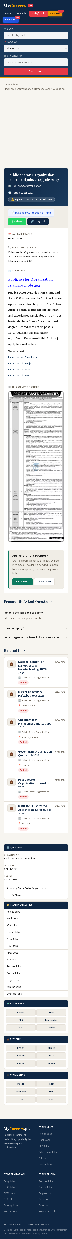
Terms (28, 1233)
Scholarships (43, 1230)
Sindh (51, 1012)
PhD (51, 1099)
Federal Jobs (13, 932)
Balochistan (51, 1020)
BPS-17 (20, 1048)
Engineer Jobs (14, 980)
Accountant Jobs (47, 1211)
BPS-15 (51, 1055)
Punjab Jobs (13, 911)
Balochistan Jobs (48, 1152)
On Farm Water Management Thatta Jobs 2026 (34, 723)
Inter (51, 1084)
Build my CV (22, 581)
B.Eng (21, 1099)
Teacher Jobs (14, 966)
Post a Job (12, 19)
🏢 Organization (13, 55)
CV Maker (56, 13)
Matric (20, 1084)
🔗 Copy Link (38, 221)
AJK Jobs (43, 1158)
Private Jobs (30, 1230)
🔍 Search (9, 29)
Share (19, 221)
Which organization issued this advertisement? (34, 637)
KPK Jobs (12, 925)
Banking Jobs (14, 987)
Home (8, 13)
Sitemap (8, 1230)
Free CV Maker (14, 895)
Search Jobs (36, 71)
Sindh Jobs (12, 918)
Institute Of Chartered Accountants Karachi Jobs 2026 (34, 810)
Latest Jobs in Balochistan (23, 357)
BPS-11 (51, 1063)
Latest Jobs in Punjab (20, 363)
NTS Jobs (11, 959)
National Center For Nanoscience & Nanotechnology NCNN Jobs (33, 667)
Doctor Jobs (13, 973)
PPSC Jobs (12, 953)
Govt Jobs (21, 13)
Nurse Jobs (44, 1199)
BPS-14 (20, 1063)
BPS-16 (51, 1048)
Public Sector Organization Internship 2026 (33, 783)
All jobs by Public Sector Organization (26, 888)
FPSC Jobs (12, 946)
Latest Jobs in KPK (19, 376)
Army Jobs (12, 939)
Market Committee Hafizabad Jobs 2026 (31, 694)
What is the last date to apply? (24, 613)
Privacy (36, 1233)
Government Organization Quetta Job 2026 (35, 754)
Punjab (20, 1012)
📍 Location (10, 42)
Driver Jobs (44, 1205)
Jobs (15, 84)
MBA (51, 1091)
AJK (21, 1027)
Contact (45, 1233)
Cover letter (44, 581)
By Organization (59, 1230)
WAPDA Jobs (10, 1211)
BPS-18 (20, 1055)
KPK (21, 1020)
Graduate (21, 1091)
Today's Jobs (38, 13)
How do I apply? (14, 628)
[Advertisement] (36, 129)
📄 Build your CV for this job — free (31, 212)
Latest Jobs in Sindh (19, 370)
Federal (51, 1027)
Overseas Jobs (14, 993)
